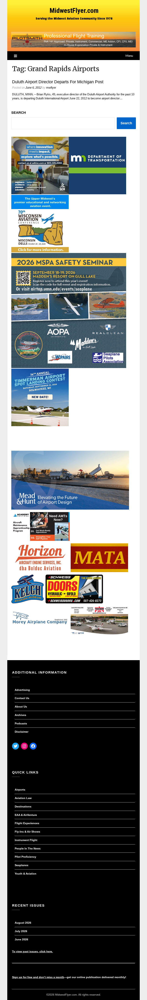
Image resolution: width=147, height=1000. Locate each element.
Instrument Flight (26, 840)
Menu (129, 55)
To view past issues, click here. (32, 951)
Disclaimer (21, 731)
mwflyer (51, 87)
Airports (20, 789)
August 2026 (23, 922)
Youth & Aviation (25, 873)
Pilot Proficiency (25, 856)
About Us (21, 706)
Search (18, 112)
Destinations (23, 806)
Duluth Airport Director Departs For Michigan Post (57, 81)
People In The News (28, 848)
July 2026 (21, 931)
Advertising (22, 689)
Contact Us (22, 698)
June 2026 (21, 939)
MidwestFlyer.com (74, 11)
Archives (20, 715)
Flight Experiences (27, 823)
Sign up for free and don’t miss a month (38, 977)
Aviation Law (23, 798)
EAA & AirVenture (26, 814)
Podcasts (21, 723)
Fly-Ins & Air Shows (27, 831)
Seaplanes (21, 865)
